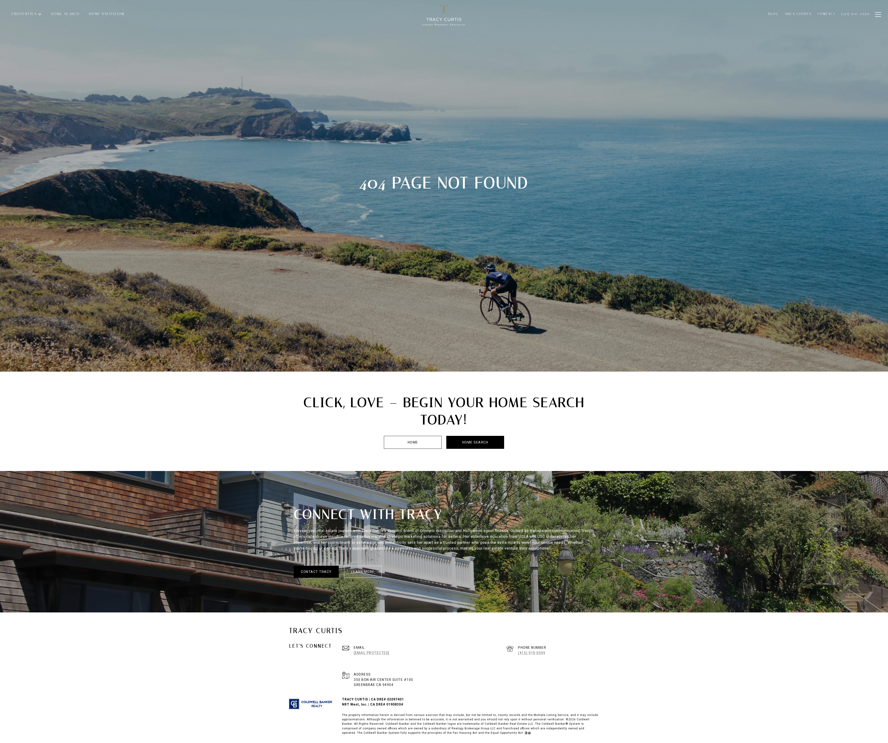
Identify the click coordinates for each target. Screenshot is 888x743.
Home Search (475, 442)
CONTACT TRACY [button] (316, 572)
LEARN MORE (362, 572)
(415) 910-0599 (531, 653)
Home (413, 442)
